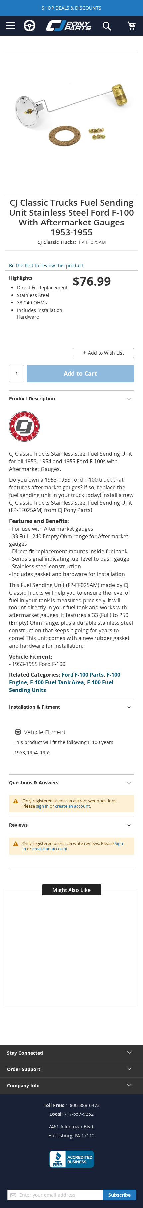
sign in (42, 806)
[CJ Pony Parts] (69, 26)
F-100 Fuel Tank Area (57, 682)
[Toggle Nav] (10, 25)
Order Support (23, 1069)
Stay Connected (25, 1053)
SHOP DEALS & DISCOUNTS (71, 8)
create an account (72, 806)
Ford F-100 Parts (83, 674)
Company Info (23, 1085)
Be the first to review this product (46, 265)
